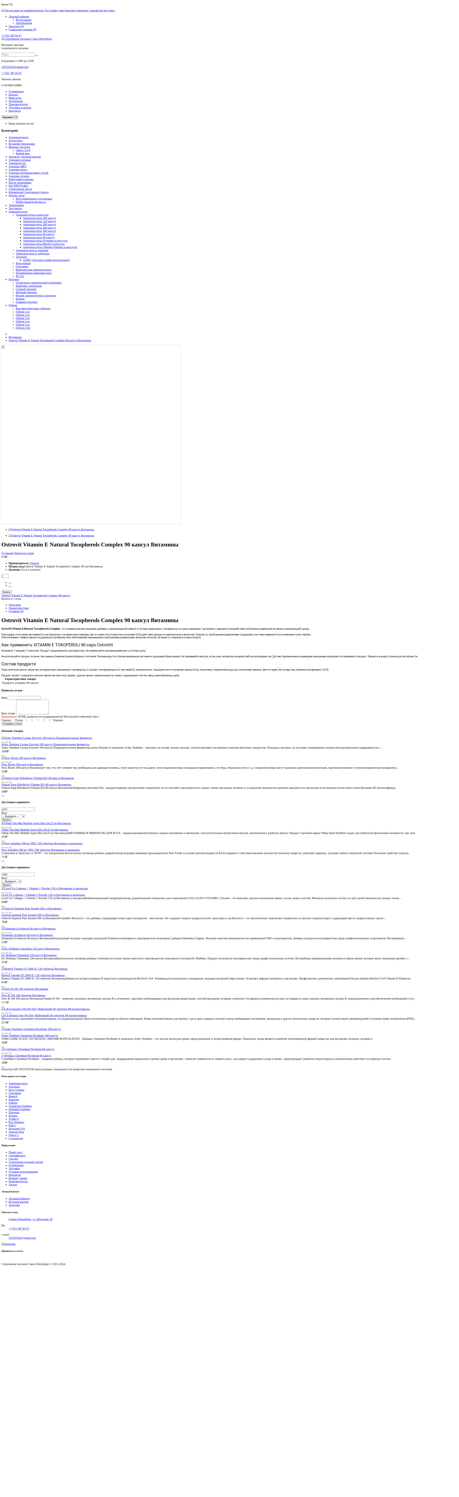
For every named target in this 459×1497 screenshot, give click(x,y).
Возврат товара (18, 1178)
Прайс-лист (16, 1152)
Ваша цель (15, 97)
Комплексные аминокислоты (33, 269)
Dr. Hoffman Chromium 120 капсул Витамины (29, 955)
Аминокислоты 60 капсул (39, 234)
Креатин (14, 1099)
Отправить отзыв (12, 723)
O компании (16, 1165)
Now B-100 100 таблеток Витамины (23, 995)
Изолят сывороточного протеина (36, 295)
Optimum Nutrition (19, 1109)
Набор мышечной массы (31, 201)
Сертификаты (17, 1155)
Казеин (20, 298)
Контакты (15, 110)
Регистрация (23, 19)
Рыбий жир (23, 153)
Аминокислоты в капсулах (32, 214)
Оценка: (6, 720)
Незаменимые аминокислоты (34, 272)
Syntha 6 (14, 1118)
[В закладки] (10, 742)
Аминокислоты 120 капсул (39, 221)
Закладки (14, 1205)
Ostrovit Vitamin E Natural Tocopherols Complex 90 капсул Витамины (50, 340)
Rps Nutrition (16, 1122)
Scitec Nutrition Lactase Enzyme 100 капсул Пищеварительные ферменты (45, 744)
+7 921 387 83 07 (11, 35)
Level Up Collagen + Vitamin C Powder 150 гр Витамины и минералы (43, 894)
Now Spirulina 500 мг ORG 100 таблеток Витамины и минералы (40, 849)
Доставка (14, 1168)
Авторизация (24, 23)
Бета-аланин (23, 263)
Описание (15, 604)
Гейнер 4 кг (23, 321)
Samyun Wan (16, 1131)
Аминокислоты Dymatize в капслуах (45, 240)
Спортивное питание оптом (26, 1162)
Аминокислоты (18, 1083)
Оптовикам (16, 101)
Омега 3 (13, 1135)
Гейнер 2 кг (23, 314)
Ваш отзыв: (8, 713)
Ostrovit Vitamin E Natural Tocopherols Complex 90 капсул (35, 595)
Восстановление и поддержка (34, 198)
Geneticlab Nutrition (20, 1106)
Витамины (15, 337)
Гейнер (13, 1102)
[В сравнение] (2, 742)
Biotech (13, 1096)
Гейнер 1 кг (23, 311)
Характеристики (19, 608)
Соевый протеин (26, 289)
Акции (13, 1184)
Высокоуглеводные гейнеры (33, 308)
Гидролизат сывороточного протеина (38, 282)
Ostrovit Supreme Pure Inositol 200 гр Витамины (30, 914)
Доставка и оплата (20, 107)
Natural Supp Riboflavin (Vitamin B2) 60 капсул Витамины (36, 784)
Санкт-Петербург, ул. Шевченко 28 (30, 1219)
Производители (18, 104)
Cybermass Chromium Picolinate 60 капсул (26, 1055)
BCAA (20, 276)
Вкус (4, 812)
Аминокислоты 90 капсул (39, 237)
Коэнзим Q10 (17, 1128)
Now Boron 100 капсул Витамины (22, 764)
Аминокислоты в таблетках (33, 253)
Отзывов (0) (16, 611)
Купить (6, 592)
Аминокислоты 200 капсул (39, 227)
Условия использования (23, 1171)
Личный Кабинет (19, 1198)
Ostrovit (34, 563)
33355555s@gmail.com (15, 67)
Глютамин (22, 266)
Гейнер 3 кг (23, 318)
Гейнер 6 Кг (23, 327)
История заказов (19, 1201)
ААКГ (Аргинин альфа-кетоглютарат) (46, 260)
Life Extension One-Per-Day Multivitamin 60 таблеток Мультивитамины (44, 1015)
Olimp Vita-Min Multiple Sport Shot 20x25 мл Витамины (34, 829)
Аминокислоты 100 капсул (39, 218)
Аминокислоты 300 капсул (39, 230)
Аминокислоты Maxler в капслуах (44, 243)
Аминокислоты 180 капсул (39, 224)
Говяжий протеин (26, 302)
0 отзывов (7, 553)
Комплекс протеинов (29, 285)
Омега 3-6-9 (23, 150)
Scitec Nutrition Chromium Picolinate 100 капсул (29, 1035)
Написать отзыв (24, 553)
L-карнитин (16, 1138)
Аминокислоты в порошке (32, 250)
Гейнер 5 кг (23, 324)
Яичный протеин (26, 292)
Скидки (13, 1158)
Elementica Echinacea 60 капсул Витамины (27, 935)
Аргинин (21, 256)
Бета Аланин (16, 1089)
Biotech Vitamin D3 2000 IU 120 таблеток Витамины (33, 975)
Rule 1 (12, 1125)
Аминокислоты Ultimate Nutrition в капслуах (50, 247)
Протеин (14, 1112)
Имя (4, 697)
